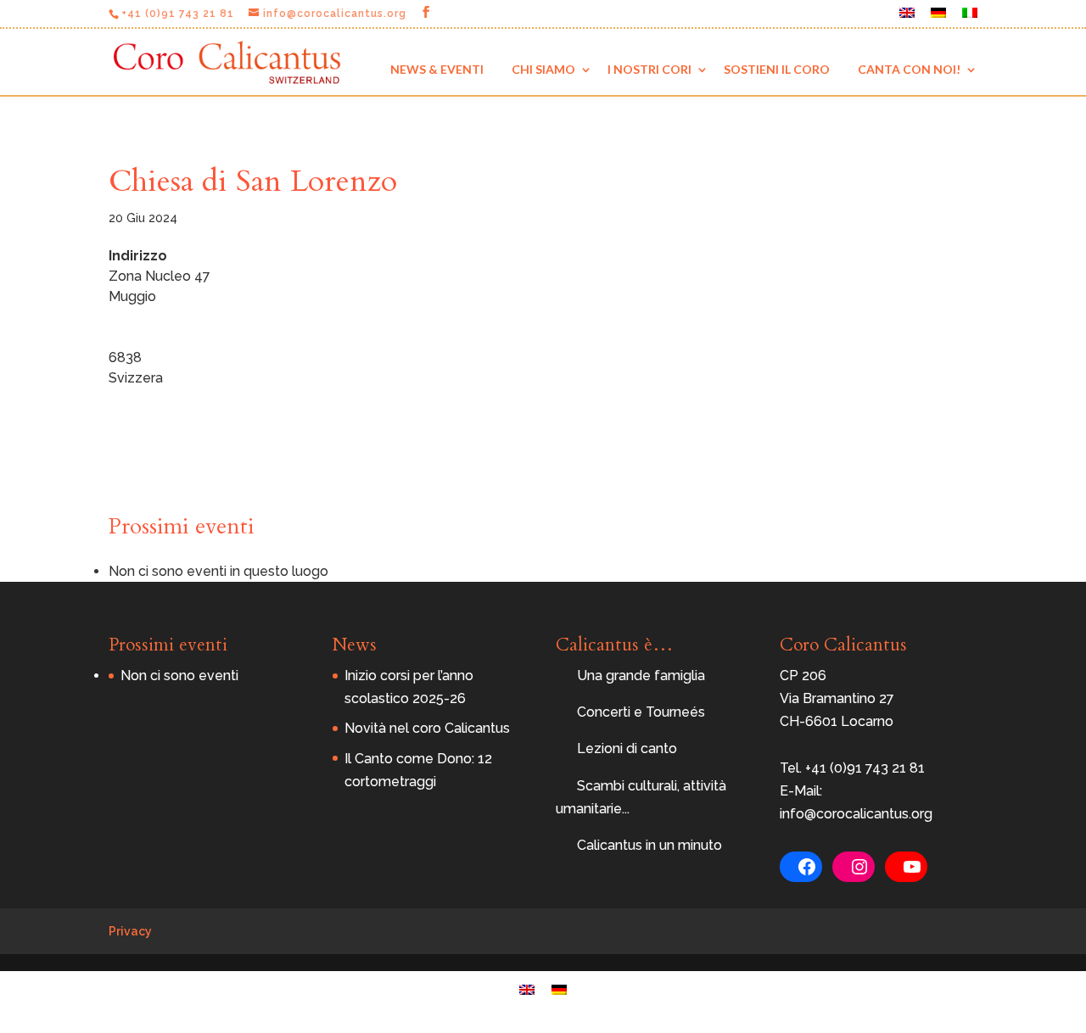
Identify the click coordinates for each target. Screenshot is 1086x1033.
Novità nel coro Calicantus (427, 728)
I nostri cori (649, 69)
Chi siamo (543, 69)
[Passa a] (907, 17)
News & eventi (437, 69)
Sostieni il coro (777, 69)
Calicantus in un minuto (649, 845)
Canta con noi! (909, 69)
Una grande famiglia (641, 675)
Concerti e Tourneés (641, 712)
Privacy (130, 931)
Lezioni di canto (627, 748)
